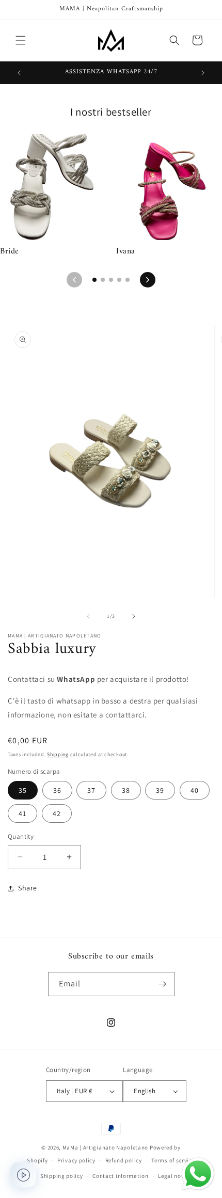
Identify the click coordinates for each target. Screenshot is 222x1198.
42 (57, 813)
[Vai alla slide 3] (111, 280)
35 (23, 790)
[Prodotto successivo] (147, 279)
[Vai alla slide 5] (127, 280)
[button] (20, 40)
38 (126, 790)
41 (22, 813)
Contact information (120, 1175)
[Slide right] (133, 616)
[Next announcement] (203, 72)
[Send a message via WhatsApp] (198, 1174)
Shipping (58, 754)
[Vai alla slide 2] (103, 280)
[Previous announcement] (19, 72)
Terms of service (173, 1160)
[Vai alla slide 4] (119, 280)
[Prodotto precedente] (74, 279)
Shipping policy (61, 1175)
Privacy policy (76, 1160)
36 (57, 790)
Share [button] (27, 887)
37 (91, 790)
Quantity (21, 836)
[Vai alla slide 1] (94, 280)
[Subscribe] (162, 984)
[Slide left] (88, 616)
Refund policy (123, 1160)
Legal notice (174, 1175)
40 (195, 790)
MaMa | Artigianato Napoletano (105, 1147)
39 (160, 790)
